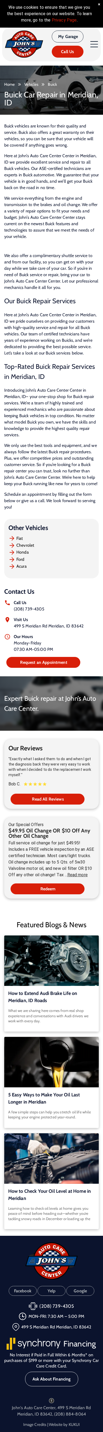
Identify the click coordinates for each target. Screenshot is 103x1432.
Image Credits (34, 1424)
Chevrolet (25, 545)
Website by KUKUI (64, 1424)
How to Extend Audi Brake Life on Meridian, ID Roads (42, 996)
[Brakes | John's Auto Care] (51, 960)
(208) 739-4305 (29, 609)
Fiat (19, 538)
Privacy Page (64, 20)
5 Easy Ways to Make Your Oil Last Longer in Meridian (44, 1098)
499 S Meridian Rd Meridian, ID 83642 (48, 626)
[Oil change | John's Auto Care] (51, 1062)
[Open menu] (94, 44)
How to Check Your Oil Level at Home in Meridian (49, 1194)
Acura (21, 566)
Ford (20, 559)
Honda (22, 552)
